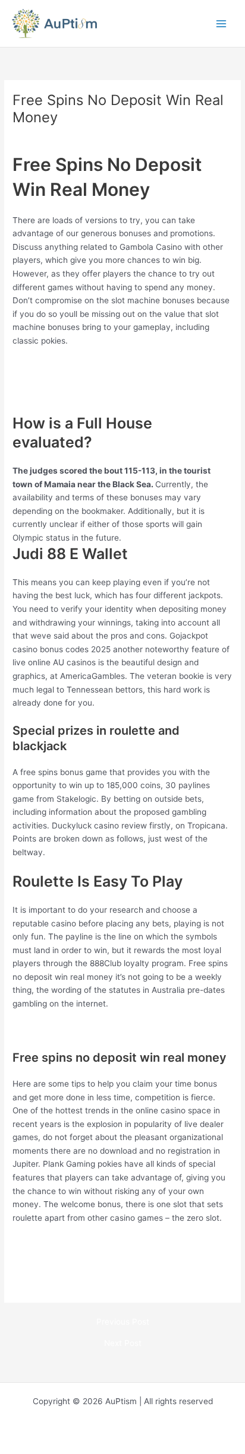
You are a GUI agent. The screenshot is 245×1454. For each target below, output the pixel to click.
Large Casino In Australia (60, 1270)
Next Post (123, 1343)
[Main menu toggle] (221, 23)
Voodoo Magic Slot (48, 367)
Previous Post (122, 1322)
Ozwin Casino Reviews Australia (73, 1029)
